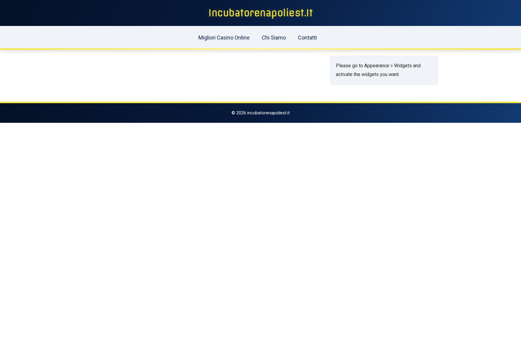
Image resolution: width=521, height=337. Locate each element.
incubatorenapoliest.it (260, 13)
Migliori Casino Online (224, 37)
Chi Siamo (274, 37)
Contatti (307, 37)
